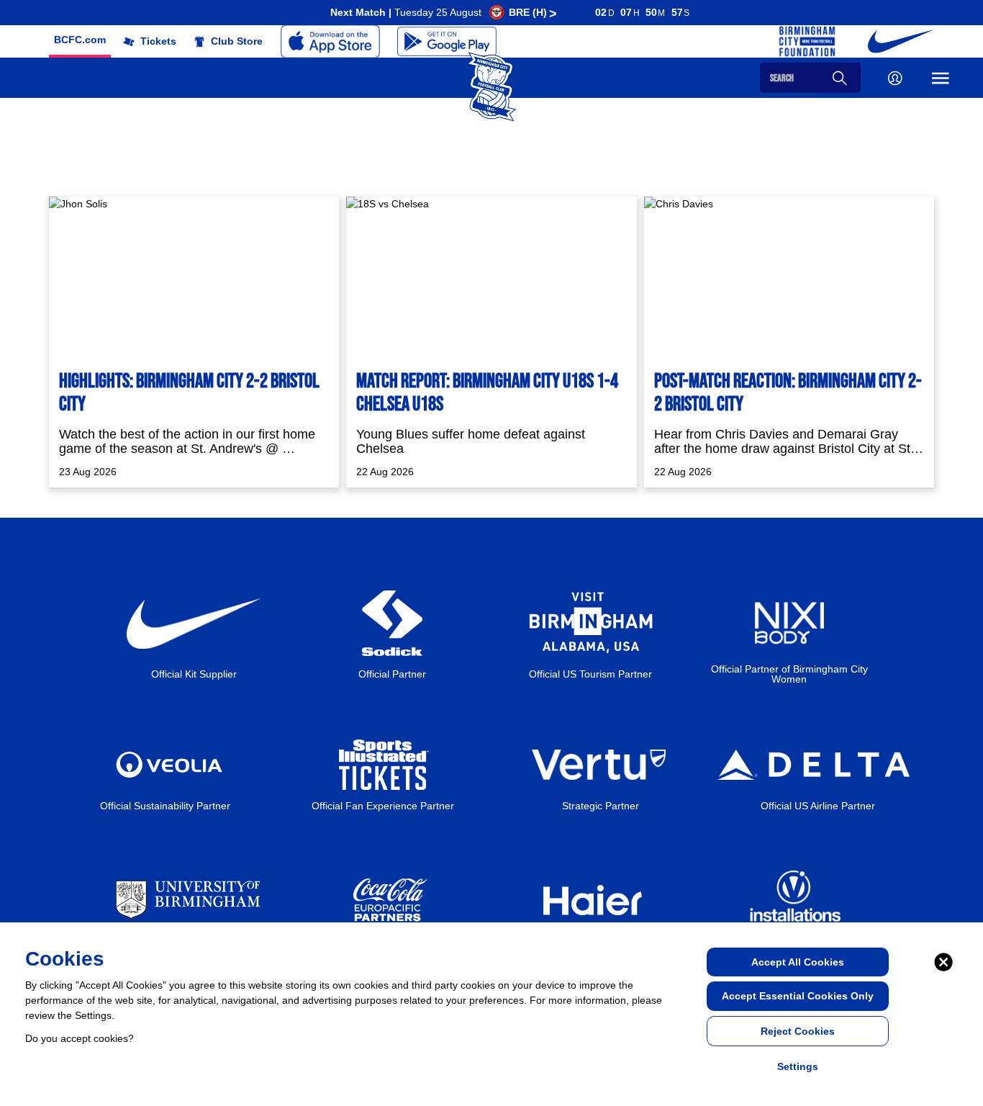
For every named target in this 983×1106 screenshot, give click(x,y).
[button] (80, 40)
